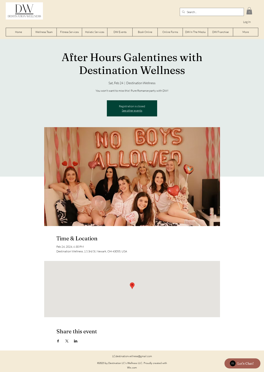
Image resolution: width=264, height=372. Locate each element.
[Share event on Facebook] (58, 341)
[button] (249, 11)
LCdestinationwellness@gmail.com (132, 356)
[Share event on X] (67, 341)
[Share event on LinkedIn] (75, 341)
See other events (132, 110)
